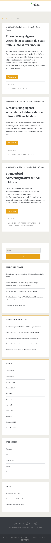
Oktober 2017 (10, 388)
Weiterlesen (13, 77)
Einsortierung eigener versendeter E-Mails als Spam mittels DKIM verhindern (25, 41)
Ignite (28, 537)
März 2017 (9, 411)
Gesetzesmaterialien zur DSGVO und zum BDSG (21, 291)
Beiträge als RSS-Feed (13, 493)
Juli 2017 (9, 393)
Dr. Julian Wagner (37, 101)
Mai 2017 (9, 405)
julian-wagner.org (25, 523)
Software (8, 466)
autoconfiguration (27, 223)
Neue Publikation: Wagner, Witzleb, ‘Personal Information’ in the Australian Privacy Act (24, 298)
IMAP (17, 226)
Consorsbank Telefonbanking (15, 305)
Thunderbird (27, 226)
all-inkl (12, 89)
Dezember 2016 (11, 422)
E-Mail (21, 89)
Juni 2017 (9, 399)
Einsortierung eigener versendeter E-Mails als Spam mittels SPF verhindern (25, 112)
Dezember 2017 (11, 382)
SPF (27, 89)
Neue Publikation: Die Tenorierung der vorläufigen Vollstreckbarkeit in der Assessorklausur (22, 284)
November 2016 (11, 428)
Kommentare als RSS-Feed (14, 499)
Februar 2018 (10, 376)
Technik (12, 84)
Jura (7, 455)
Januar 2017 (10, 416)
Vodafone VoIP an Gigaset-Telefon (30, 327)
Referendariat (10, 460)
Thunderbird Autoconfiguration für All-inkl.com (23, 178)
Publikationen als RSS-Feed (15, 504)
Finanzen (9, 449)
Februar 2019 (10, 371)
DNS (20, 154)
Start (5, 19)
